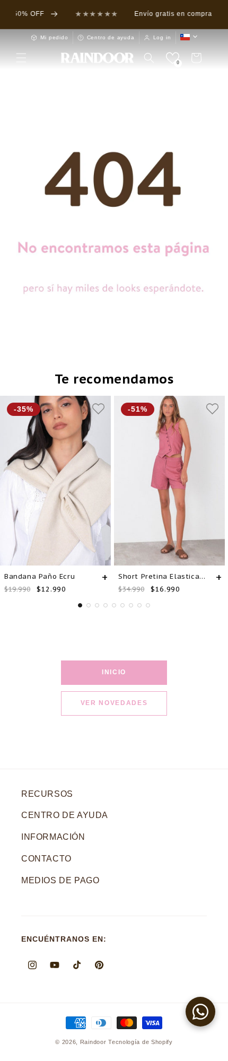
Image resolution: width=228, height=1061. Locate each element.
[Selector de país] (188, 37)
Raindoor (93, 1042)
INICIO (114, 672)
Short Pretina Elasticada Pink (163, 576)
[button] (21, 57)
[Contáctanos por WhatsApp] (200, 1012)
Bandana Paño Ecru (39, 576)
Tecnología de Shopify (140, 1042)
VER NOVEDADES (114, 703)
